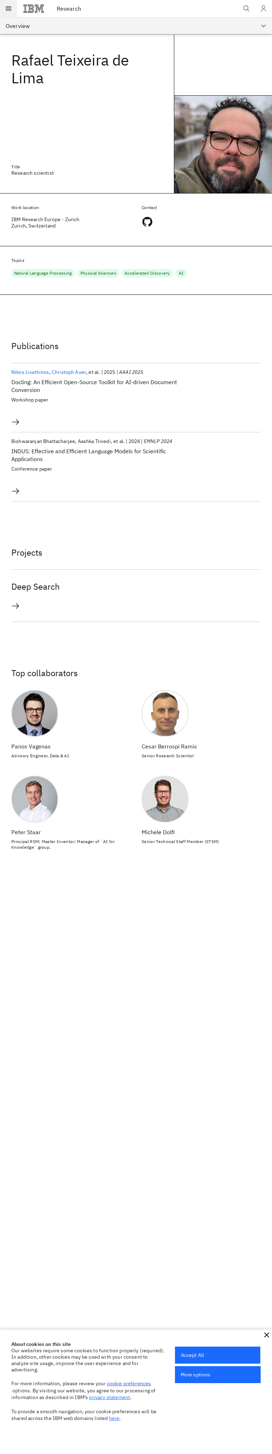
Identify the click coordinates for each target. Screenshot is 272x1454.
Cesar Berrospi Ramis (169, 746)
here (114, 1418)
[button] (266, 1334)
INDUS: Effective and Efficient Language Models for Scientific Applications (88, 455)
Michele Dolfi (158, 832)
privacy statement (109, 1397)
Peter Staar (26, 832)
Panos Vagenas (31, 746)
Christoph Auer (69, 372)
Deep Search (35, 586)
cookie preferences (129, 1383)
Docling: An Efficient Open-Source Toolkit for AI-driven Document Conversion (94, 385)
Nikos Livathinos (30, 372)
